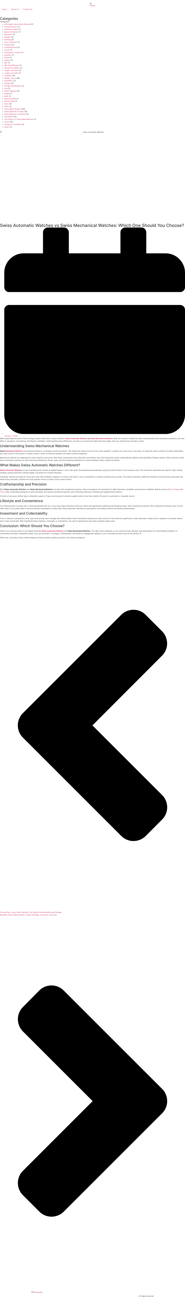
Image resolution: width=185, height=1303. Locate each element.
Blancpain (8, 34)
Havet (6, 58)
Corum (7, 50)
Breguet (7, 37)
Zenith (6, 127)
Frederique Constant (12, 52)
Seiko (6, 106)
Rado (6, 96)
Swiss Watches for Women (15, 114)
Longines (8, 75)
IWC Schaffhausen (11, 65)
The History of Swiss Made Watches (19, 119)
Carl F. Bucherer (10, 42)
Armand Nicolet (10, 27)
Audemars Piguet (11, 29)
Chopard (7, 45)
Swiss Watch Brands (12, 109)
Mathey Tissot (10, 78)
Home (4, 9)
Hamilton (8, 55)
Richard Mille (9, 101)
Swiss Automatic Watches (76, 438)
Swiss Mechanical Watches (101, 438)
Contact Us (27, 9)
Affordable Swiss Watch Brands (17, 24)
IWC (5, 63)
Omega (7, 83)
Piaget (6, 93)
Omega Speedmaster (12, 86)
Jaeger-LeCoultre (11, 73)
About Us (15, 9)
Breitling (7, 40)
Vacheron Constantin (12, 124)
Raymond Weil (10, 99)
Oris (5, 88)
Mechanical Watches (14, 451)
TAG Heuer (8, 117)
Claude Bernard (10, 47)
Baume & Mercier (11, 32)
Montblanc (8, 81)
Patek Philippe (10, 91)
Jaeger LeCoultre (11, 70)
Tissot (6, 122)
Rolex (6, 104)
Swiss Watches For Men (13, 111)
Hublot (7, 60)
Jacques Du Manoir (12, 68)
